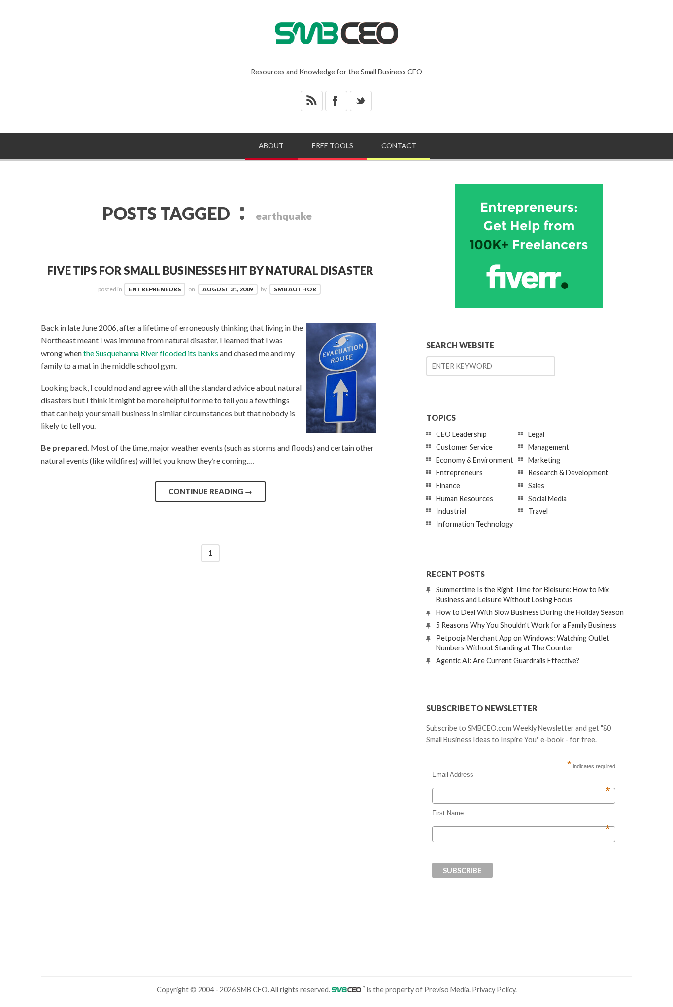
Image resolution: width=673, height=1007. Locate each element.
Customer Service (464, 447)
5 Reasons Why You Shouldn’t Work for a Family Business (526, 625)
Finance (448, 485)
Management (548, 447)
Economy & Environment (474, 460)
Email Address (521, 774)
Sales (536, 485)
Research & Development (568, 472)
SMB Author (295, 289)
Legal (536, 434)
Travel (538, 511)
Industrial (451, 511)
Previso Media (446, 989)
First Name (521, 813)
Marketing (544, 460)
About (271, 146)
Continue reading (210, 491)
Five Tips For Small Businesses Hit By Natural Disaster (210, 270)
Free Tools (332, 146)
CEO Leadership (461, 434)
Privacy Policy (493, 989)
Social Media (547, 498)
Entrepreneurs (155, 289)
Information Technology (474, 524)
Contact (398, 146)
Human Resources (464, 498)
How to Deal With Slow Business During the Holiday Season (530, 612)
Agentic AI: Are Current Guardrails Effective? (507, 660)
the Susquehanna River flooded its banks (150, 353)
